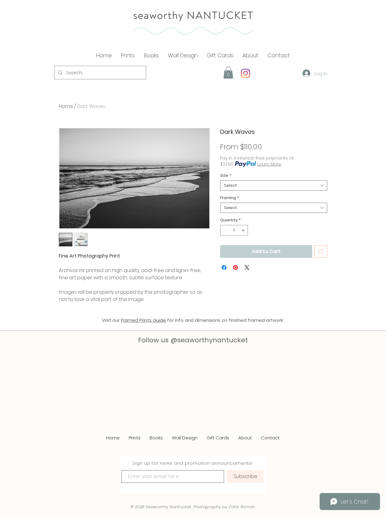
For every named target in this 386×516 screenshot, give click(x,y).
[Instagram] (245, 73)
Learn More (269, 164)
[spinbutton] (234, 230)
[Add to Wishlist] (321, 251)
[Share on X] (247, 267)
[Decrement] (224, 230)
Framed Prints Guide (143, 320)
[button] (250, 55)
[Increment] (243, 230)
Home (66, 106)
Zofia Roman (242, 498)
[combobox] (273, 185)
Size (225, 175)
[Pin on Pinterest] (235, 267)
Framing (229, 197)
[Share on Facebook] (224, 267)
